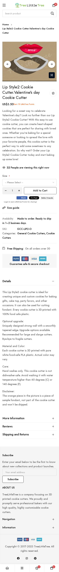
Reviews (8, 426)
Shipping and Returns (16, 434)
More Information (13, 418)
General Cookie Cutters (31, 233)
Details (7, 281)
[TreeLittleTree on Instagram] (26, 558)
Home (5, 24)
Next (51, 64)
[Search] (52, 13)
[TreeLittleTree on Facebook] (18, 558)
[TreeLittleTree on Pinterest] (35, 558)
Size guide (13, 208)
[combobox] (29, 13)
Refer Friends (47, 198)
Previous (7, 64)
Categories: (9, 233)
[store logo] (29, 5)
